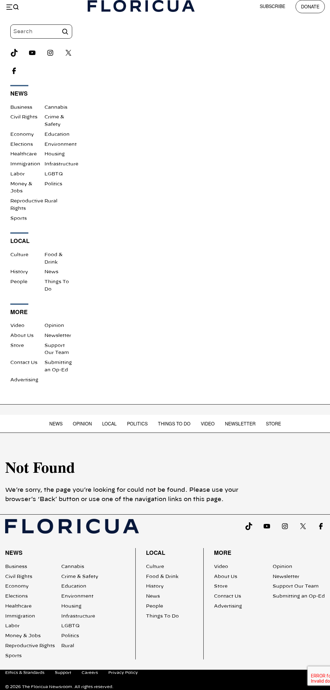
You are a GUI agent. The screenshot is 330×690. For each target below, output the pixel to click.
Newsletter (57, 335)
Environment (60, 144)
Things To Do (174, 423)
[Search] (65, 31)
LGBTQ (53, 174)
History (19, 272)
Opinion (54, 325)
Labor (17, 174)
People (18, 282)
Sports (18, 218)
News (51, 272)
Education (57, 134)
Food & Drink (162, 576)
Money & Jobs (23, 636)
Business (21, 107)
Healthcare (23, 154)
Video (17, 325)
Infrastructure (61, 164)
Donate (310, 6)
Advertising (24, 380)
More (222, 552)
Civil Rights (23, 117)
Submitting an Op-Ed (299, 596)
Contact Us (23, 362)
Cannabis (55, 107)
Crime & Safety (79, 576)
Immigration (25, 164)
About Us (22, 335)
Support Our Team (296, 586)
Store (17, 345)
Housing (54, 154)
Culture (19, 255)
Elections (21, 144)
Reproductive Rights (30, 646)
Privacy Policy (123, 673)
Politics (53, 184)
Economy (22, 134)
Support (63, 673)
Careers (90, 673)
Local (109, 423)
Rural (50, 201)
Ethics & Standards (24, 673)
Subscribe (272, 6)
